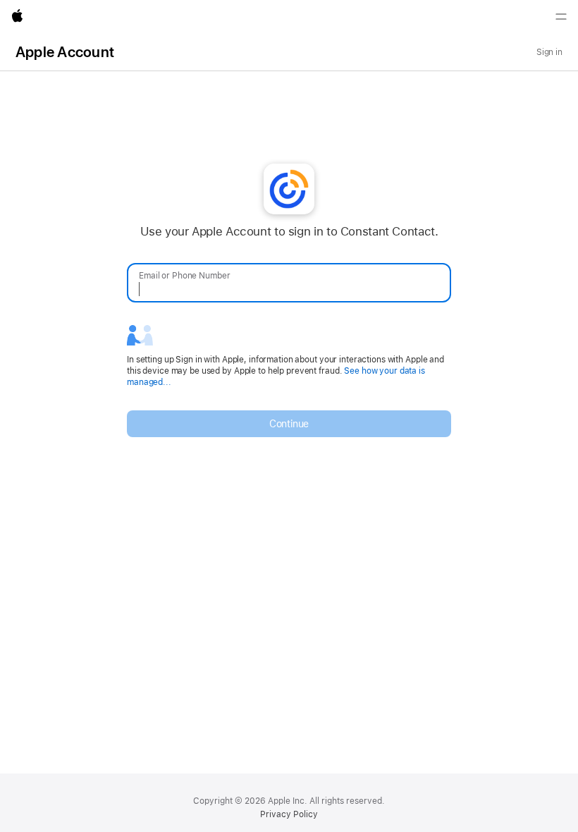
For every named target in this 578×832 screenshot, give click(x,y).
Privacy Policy (289, 814)
